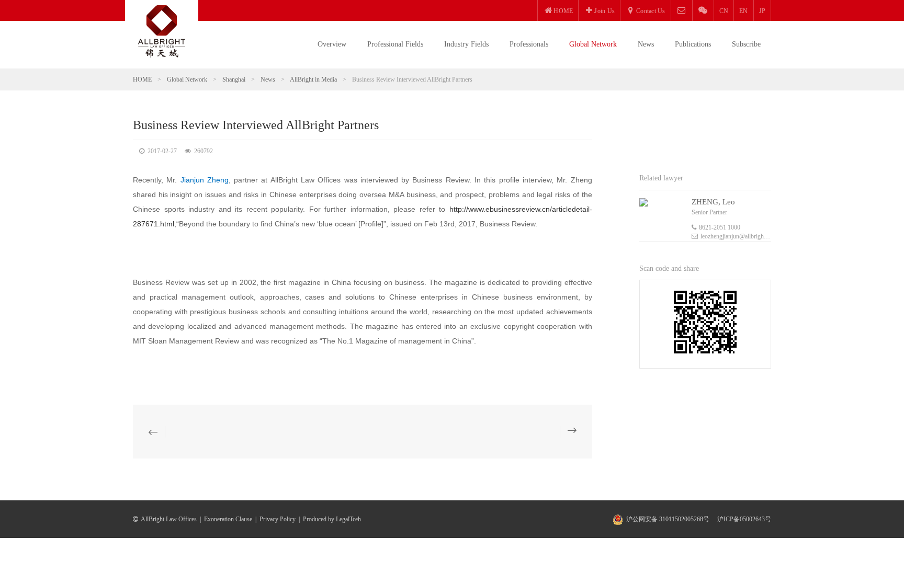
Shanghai (233, 79)
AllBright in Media (313, 79)
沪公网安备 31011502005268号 (667, 519)
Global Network (593, 44)
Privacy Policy (277, 519)
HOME (142, 79)
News (646, 44)
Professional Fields (395, 44)
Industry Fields (466, 44)
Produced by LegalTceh (332, 519)
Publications (693, 44)
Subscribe (746, 44)
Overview (332, 44)
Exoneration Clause (228, 519)
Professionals (529, 44)
